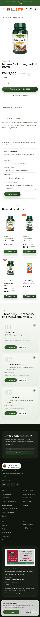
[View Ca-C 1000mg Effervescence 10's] (29, 268)
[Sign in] (36, 9)
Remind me (20, 453)
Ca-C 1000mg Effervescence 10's (28, 282)
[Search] (26, 9)
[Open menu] (4, 9)
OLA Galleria (12, 397)
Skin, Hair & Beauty (8, 512)
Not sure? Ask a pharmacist (13, 107)
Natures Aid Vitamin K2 (27, 240)
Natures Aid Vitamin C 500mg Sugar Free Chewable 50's (10, 240)
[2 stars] (8, 163)
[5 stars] (18, 163)
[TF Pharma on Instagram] (8, 484)
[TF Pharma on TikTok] (17, 484)
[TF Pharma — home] (15, 9)
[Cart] (31, 9)
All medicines (6, 494)
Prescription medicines (29, 498)
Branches (5, 540)
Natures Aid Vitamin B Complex (8, 284)
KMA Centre (11, 332)
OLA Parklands (13, 364)
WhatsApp (11, 347)
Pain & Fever (6, 498)
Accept (11, 612)
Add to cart (11, 252)
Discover (5, 525)
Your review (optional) (10, 182)
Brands (4, 516)
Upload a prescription (28, 494)
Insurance (25, 505)
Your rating (7, 160)
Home (4, 17)
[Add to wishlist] (4, 101)
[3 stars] (11, 163)
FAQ (3, 529)
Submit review (12, 194)
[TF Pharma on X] (13, 484)
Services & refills (27, 501)
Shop (9, 17)
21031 (15, 588)
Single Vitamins (18, 17)
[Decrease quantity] (4, 83)
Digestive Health (7, 505)
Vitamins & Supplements (10, 509)
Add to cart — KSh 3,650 (21, 89)
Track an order (6, 532)
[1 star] (5, 163)
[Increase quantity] (12, 83)
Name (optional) (9, 167)
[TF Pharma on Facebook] (4, 484)
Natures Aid (6, 61)
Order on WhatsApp (21, 95)
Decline (28, 612)
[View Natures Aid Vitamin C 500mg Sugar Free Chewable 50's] (10, 223)
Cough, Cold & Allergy (9, 501)
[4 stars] (14, 163)
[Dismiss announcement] (37, 2)
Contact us (5, 536)
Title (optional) (8, 175)
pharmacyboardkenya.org (12, 593)
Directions (22, 347)
